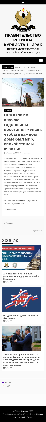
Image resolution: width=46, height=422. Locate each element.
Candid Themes (26, 417)
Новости (8, 110)
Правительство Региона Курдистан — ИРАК (23, 40)
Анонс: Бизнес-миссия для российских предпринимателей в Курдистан (21, 276)
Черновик (10, 223)
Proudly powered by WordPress (16, 414)
